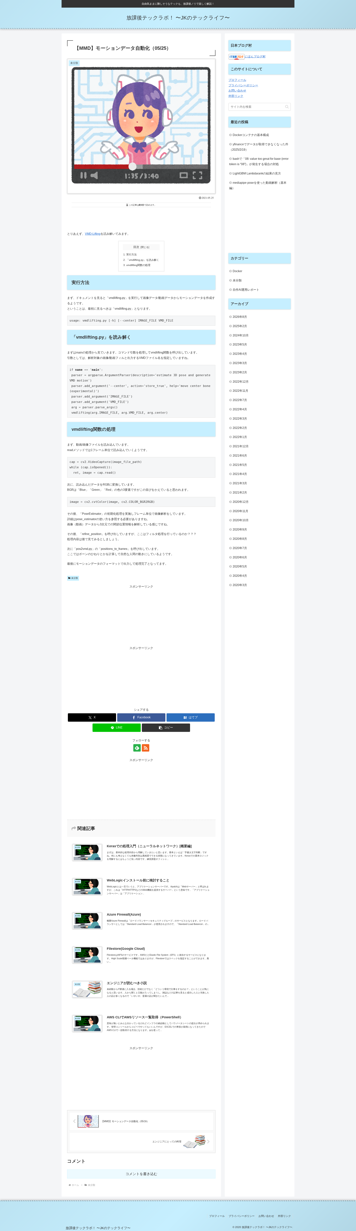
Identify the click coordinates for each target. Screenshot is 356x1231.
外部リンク (235, 96)
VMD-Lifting (92, 233)
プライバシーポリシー (243, 85)
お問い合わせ (237, 90)
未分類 (74, 578)
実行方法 (131, 254)
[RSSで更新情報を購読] (145, 748)
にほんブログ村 (255, 56)
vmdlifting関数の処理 (138, 265)
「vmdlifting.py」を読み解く (142, 259)
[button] (166, 728)
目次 (136, 247)
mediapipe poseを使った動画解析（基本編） (257, 185)
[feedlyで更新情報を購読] (137, 748)
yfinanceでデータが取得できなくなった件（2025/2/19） (258, 147)
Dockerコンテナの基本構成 (251, 135)
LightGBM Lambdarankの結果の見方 (257, 173)
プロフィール (237, 80)
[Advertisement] (141, 218)
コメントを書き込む (141, 1174)
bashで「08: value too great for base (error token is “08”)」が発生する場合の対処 (259, 161)
